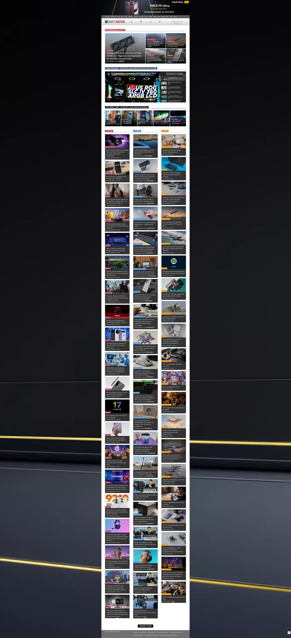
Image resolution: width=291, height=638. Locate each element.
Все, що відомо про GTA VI (171, 387)
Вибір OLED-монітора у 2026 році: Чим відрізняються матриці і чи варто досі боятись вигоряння (173, 574)
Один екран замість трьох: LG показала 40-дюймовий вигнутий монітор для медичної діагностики (117, 612)
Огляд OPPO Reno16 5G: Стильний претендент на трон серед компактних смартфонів (145, 296)
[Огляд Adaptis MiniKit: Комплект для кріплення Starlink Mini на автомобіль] (145, 141)
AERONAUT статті (171, 41)
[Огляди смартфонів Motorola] (145, 118)
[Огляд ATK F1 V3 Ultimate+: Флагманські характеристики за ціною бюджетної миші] (145, 362)
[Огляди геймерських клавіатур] (178, 118)
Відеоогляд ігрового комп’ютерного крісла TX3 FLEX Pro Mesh (145, 612)
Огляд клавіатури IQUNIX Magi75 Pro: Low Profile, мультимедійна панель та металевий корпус (144, 249)
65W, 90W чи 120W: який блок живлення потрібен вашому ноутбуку (172, 174)
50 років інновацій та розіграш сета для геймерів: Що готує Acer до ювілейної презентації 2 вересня (117, 487)
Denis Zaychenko (138, 180)
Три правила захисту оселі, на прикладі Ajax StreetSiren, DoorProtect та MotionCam (172, 341)
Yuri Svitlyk (137, 300)
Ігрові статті (165, 383)
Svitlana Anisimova (111, 158)
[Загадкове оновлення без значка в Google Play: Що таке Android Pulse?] (173, 262)
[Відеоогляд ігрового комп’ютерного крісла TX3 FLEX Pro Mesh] (145, 602)
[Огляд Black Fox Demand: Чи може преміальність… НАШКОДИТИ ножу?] (145, 213)
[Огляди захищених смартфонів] (129, 118)
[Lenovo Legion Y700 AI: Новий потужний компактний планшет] (117, 429)
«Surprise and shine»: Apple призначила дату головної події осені (116, 462)
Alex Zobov (137, 428)
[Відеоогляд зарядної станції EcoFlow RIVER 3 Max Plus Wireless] (145, 533)
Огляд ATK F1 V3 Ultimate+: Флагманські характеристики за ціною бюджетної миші (144, 373)
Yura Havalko (137, 499)
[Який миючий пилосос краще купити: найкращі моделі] (173, 141)
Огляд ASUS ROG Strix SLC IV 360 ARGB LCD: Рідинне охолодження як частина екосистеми (144, 176)
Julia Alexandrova (110, 230)
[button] (151, 22)
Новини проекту (150, 39)
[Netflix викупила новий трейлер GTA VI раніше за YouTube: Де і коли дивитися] (117, 215)
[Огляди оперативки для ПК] (162, 118)
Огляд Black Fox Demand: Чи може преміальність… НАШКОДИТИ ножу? (145, 224)
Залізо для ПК (110, 50)
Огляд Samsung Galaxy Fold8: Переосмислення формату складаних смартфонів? (143, 449)
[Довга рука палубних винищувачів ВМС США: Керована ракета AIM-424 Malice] (156, 56)
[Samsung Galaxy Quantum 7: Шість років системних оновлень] (117, 383)
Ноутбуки (136, 585)
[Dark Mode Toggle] (289, 632)
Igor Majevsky (137, 253)
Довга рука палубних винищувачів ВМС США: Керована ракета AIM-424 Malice (173, 248)
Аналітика (164, 169)
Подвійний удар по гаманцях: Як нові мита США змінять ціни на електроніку (116, 345)
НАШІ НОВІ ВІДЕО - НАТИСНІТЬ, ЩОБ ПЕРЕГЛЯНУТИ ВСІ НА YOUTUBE (131, 68)
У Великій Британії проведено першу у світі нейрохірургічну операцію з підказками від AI (115, 370)
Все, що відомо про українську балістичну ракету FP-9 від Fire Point (172, 224)
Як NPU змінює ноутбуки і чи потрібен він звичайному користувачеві (171, 432)
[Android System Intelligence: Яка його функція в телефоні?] (117, 167)
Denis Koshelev (137, 352)
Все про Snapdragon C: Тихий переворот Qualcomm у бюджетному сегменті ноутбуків (173, 549)
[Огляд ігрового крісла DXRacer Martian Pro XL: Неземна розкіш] (145, 190)
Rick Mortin (137, 156)
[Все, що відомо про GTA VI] (173, 378)
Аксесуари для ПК (138, 196)
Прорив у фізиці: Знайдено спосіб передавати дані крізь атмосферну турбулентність (117, 273)
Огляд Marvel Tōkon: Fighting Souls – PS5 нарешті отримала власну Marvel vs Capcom (145, 348)
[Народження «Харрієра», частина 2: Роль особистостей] (173, 471)
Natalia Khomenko (110, 180)
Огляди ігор (136, 343)
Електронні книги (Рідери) (140, 269)
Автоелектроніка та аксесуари (141, 147)
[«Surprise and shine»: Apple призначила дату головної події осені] (117, 452)
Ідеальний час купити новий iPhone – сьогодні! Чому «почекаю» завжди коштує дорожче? (174, 199)
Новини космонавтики (111, 147)
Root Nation (166, 154)
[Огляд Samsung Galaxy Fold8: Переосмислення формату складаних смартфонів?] (145, 438)
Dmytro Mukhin (138, 327)
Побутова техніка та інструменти (142, 219)
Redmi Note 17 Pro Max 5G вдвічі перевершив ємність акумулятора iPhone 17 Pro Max (117, 512)
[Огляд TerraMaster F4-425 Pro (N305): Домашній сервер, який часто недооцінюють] (145, 509)
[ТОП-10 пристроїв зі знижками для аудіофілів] (173, 399)
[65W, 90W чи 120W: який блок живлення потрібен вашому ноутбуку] (173, 164)
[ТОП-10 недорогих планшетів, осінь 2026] (173, 588)
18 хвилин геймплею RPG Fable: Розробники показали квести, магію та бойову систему (117, 298)
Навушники (136, 392)
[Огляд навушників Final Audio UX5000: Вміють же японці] (145, 556)
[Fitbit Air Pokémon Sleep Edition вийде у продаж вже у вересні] (117, 240)
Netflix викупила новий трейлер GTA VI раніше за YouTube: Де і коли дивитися (117, 226)
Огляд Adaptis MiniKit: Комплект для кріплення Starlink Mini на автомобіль (144, 152)
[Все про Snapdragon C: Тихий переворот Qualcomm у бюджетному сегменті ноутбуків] (173, 539)
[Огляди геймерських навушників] (113, 118)
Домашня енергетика (139, 539)
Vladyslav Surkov (138, 453)
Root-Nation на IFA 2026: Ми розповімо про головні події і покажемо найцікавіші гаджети (116, 587)
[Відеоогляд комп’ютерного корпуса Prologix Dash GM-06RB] (145, 486)
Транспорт (136, 469)
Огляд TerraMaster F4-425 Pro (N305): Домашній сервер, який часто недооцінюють (144, 519)
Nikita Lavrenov (138, 203)
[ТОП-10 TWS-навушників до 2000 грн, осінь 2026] (173, 516)
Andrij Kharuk (166, 252)
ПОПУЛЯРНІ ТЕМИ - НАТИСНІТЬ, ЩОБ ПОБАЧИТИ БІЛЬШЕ (127, 107)
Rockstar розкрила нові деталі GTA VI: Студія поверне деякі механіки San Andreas (117, 563)
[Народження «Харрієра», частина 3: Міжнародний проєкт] (173, 308)
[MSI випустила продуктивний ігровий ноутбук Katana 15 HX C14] (117, 311)
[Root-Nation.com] (115, 21)
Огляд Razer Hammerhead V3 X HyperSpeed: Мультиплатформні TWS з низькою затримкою (144, 397)
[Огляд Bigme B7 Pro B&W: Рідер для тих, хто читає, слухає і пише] (145, 263)
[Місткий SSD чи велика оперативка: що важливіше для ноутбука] (173, 285)
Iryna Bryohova (138, 401)
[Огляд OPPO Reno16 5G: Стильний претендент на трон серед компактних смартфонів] (176, 56)
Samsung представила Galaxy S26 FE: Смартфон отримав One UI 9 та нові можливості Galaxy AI (116, 201)
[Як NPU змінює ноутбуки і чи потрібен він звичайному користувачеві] (173, 421)
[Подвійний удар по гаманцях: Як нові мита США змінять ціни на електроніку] (117, 334)
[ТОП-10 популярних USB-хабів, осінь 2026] (173, 355)
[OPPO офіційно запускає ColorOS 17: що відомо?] (117, 406)
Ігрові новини (109, 221)
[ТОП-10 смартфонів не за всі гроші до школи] (173, 493)
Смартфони (170, 55)
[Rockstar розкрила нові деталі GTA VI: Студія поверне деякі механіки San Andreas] (117, 552)
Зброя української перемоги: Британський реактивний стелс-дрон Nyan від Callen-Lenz (172, 457)
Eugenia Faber (166, 368)
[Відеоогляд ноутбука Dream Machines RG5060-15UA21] (145, 579)
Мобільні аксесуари (138, 316)
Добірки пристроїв (166, 147)
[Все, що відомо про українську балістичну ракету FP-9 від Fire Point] (176, 40)
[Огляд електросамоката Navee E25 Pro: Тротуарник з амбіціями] (145, 463)
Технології (164, 427)
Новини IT (108, 173)
